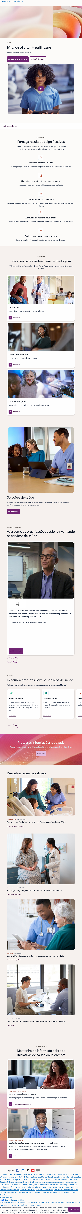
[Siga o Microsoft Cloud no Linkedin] (22, 1170)
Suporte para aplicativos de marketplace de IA (61, 1187)
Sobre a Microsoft (13, 1192)
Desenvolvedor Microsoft (25, 1187)
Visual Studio (73, 1190)
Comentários (74, 1209)
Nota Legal (14, 1205)
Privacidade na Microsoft (42, 1192)
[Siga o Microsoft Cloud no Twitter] (27, 1170)
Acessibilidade (5, 1195)
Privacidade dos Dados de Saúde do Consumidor (17, 1202)
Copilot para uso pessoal (26, 1174)
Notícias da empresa (26, 1192)
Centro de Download (26, 1177)
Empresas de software (61, 1190)
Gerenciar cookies (72, 1202)
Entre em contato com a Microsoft (45, 1202)
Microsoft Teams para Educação (44, 1179)
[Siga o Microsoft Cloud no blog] (38, 1170)
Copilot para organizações (9, 1174)
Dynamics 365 (37, 1184)
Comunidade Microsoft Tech (9, 1190)
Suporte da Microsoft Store (42, 1177)
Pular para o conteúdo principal (11, 1)
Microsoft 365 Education (63, 1179)
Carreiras (3, 1192)
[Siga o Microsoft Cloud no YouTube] (32, 1170)
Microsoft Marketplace (27, 1190)
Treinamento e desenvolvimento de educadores (23, 1182)
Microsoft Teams (11, 1187)
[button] (38, 59)
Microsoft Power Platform (44, 1190)
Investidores (55, 1192)
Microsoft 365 (40, 1174)
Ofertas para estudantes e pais (50, 1182)
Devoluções (56, 1177)
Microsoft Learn (40, 1187)
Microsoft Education (7, 1179)
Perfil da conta (13, 1177)
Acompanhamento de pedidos (71, 1177)
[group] (41, 598)
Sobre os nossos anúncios (32, 1205)
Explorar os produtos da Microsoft (57, 1174)
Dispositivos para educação (23, 1179)
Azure (30, 1184)
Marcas (20, 1205)
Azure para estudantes (69, 1182)
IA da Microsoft (5, 1184)
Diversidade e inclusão (67, 1192)
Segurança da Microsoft (19, 1184)
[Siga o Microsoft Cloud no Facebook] (17, 1170)
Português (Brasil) (6, 1197)
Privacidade (62, 1202)
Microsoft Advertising (59, 1184)
